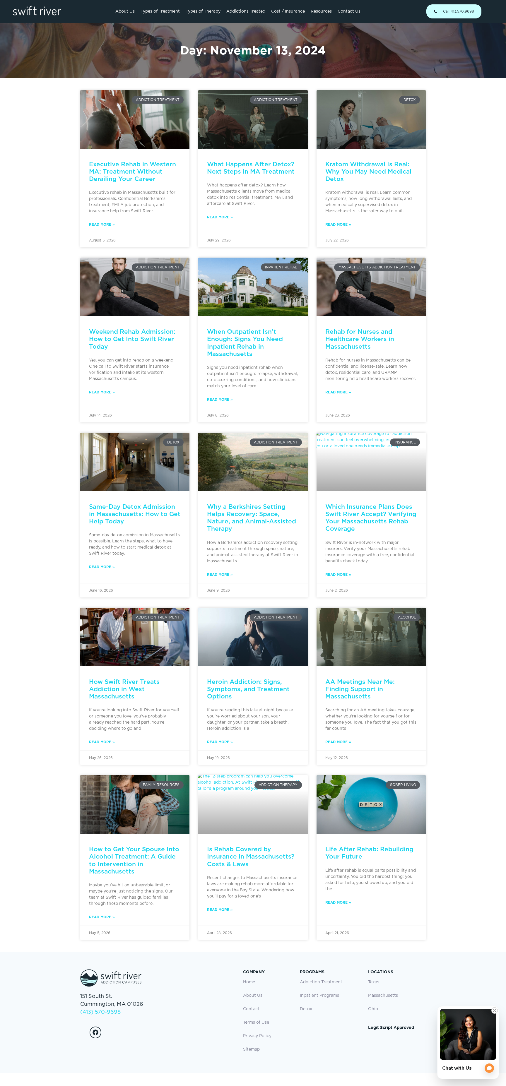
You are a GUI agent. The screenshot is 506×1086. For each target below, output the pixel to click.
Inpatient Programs (319, 995)
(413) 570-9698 (100, 1012)
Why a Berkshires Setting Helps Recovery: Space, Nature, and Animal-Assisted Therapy (251, 517)
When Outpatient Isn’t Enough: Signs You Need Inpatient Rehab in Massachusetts (245, 342)
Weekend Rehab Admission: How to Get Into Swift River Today (132, 339)
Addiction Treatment (321, 982)
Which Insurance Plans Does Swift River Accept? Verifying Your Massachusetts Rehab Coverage (370, 517)
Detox (306, 1009)
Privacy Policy (257, 1036)
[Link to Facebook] (95, 1032)
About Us (125, 11)
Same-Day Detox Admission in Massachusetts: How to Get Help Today (134, 514)
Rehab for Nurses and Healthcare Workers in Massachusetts (359, 339)
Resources (321, 11)
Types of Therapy (203, 11)
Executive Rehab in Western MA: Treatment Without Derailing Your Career (132, 171)
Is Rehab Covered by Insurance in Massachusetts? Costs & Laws (250, 856)
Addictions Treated (245, 11)
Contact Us (349, 11)
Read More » (102, 224)
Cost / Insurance (288, 11)
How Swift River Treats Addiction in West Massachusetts (124, 689)
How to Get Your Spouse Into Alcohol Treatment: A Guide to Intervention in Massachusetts (134, 860)
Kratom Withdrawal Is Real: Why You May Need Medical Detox (368, 171)
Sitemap (251, 1049)
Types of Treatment (160, 11)
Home (249, 982)
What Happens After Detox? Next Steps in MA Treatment (251, 167)
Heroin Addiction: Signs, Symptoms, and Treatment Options (248, 689)
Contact (251, 1009)
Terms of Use (256, 1022)
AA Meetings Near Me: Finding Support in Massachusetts (360, 689)
